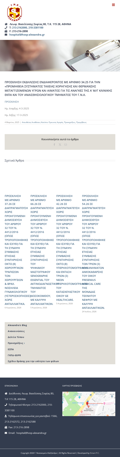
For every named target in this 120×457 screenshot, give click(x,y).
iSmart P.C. (94, 453)
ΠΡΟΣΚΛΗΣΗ (12, 101)
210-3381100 (35, 27)
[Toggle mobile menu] (113, 4)
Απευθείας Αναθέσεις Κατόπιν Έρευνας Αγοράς (42, 122)
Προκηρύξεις (69, 122)
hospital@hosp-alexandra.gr (27, 34)
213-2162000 (19, 27)
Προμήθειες (81, 122)
